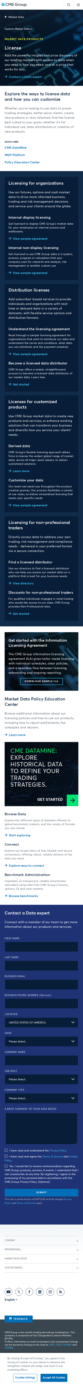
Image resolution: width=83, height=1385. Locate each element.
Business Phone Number (28, 995)
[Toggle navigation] (78, 5)
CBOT (59, 1345)
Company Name (15, 1052)
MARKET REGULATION (16, 1259)
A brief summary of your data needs (30, 1109)
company (10, 1240)
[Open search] (68, 5)
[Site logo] (14, 5)
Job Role (11, 1071)
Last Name (12, 957)
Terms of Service (52, 1156)
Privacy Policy (58, 1150)
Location (11, 1014)
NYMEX (67, 1345)
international (13, 1250)
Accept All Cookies (54, 1377)
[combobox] (41, 1022)
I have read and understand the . (37, 1150)
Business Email (15, 976)
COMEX (9, 1348)
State (8, 1033)
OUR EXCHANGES (13, 1268)
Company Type (15, 1090)
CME (51, 1345)
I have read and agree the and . (41, 1158)
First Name (12, 938)
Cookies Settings (25, 1377)
